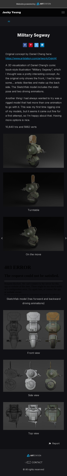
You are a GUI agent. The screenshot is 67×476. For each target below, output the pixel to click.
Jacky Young (11, 12)
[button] (54, 443)
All (9, 21)
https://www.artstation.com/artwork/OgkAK (31, 58)
